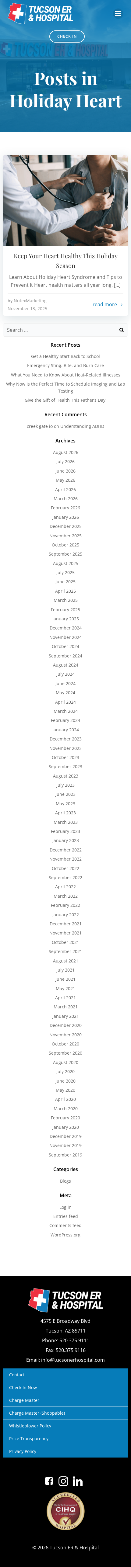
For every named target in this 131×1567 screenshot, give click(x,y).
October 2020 (65, 1044)
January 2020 (65, 1127)
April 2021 (65, 997)
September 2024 (65, 656)
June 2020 (65, 1081)
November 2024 (65, 637)
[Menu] (118, 14)
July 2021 (65, 970)
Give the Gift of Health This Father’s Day (66, 400)
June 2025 (65, 581)
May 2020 (65, 1090)
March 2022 (66, 896)
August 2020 (65, 1062)
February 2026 (65, 508)
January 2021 (65, 1016)
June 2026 (65, 471)
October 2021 (65, 942)
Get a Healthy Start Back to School (65, 356)
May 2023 (65, 803)
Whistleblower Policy (30, 1426)
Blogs (65, 1181)
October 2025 (65, 545)
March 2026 (66, 498)
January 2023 (65, 840)
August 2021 (65, 961)
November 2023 (65, 748)
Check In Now (23, 1387)
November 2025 (65, 536)
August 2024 (65, 665)
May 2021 (65, 988)
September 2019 (65, 1155)
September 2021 (65, 951)
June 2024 (65, 683)
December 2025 (66, 526)
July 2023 (65, 785)
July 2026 (65, 461)
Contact (17, 1375)
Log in (65, 1207)
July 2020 (65, 1071)
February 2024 (65, 720)
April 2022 (65, 886)
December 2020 (66, 1025)
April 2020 (65, 1099)
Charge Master (24, 1400)
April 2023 (65, 813)
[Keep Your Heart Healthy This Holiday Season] (65, 200)
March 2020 (66, 1108)
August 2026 (65, 452)
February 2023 (65, 831)
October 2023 (65, 757)
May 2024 (65, 692)
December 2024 (66, 628)
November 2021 (65, 933)
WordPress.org (65, 1235)
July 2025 (65, 572)
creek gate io (40, 426)
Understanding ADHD (82, 426)
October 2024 (65, 646)
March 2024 (66, 711)
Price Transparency (28, 1438)
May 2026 (65, 480)
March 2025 (66, 600)
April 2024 (65, 702)
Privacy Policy (22, 1451)
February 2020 (65, 1118)
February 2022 (65, 905)
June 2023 (65, 794)
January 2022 (65, 914)
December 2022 (66, 850)
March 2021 (66, 1007)
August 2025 (65, 563)
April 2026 (65, 489)
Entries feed (65, 1216)
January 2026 (65, 517)
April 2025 (65, 591)
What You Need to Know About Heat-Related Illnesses (65, 375)
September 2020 (65, 1053)
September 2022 (65, 877)
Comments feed (65, 1225)
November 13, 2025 (27, 308)
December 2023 (66, 739)
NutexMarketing (30, 300)
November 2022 (65, 859)
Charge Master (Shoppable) (37, 1413)
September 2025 (65, 554)
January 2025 (65, 619)
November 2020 (65, 1035)
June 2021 (65, 979)
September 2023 (65, 766)
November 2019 (65, 1145)
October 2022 (65, 868)
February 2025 (65, 609)
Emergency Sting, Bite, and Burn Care (65, 365)
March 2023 (66, 822)
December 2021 (66, 924)
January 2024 (65, 730)
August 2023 (65, 776)
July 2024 (65, 674)
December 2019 (66, 1136)
